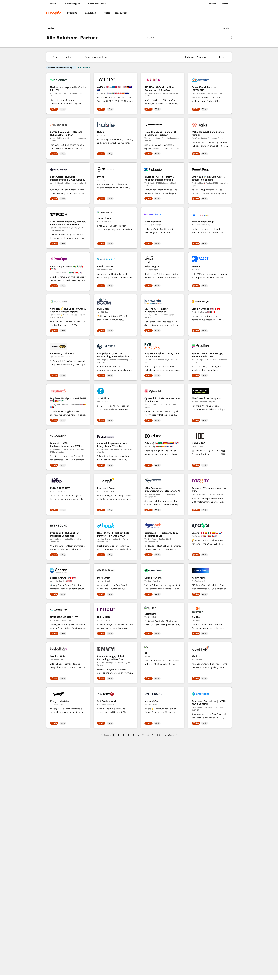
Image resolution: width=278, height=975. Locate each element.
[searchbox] (188, 37)
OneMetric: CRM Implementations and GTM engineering (65, 445)
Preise (107, 13)
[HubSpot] (53, 13)
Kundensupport (73, 4)
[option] (62, 57)
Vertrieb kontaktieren (97, 4)
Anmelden (211, 4)
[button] (227, 28)
